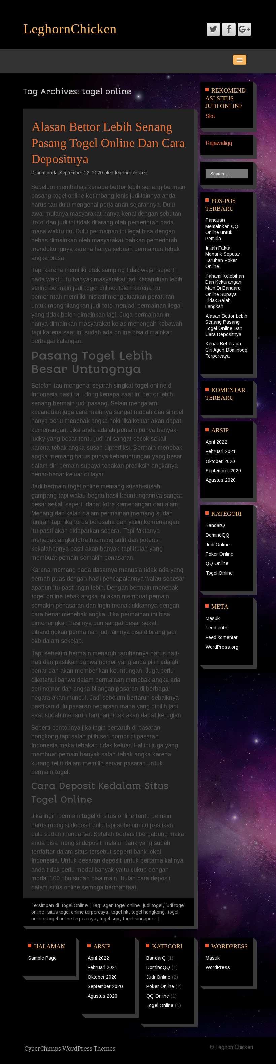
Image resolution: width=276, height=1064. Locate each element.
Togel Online (74, 905)
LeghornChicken (70, 28)
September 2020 (223, 470)
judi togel (152, 905)
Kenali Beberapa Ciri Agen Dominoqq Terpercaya (226, 350)
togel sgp (109, 918)
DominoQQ (217, 535)
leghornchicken (131, 172)
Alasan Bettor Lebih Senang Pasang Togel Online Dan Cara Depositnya (108, 143)
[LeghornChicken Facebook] (229, 29)
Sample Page (42, 958)
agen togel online (121, 905)
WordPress (218, 967)
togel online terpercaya (71, 918)
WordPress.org (222, 647)
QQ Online (217, 563)
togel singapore (139, 918)
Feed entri (216, 627)
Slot (210, 116)
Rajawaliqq (219, 143)
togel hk (119, 912)
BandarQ (215, 525)
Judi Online (218, 544)
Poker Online (219, 554)
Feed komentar (222, 637)
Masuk (213, 618)
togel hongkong (148, 912)
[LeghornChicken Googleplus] (244, 29)
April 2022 (216, 442)
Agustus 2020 (221, 480)
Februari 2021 (221, 451)
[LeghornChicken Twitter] (213, 29)
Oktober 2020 (220, 461)
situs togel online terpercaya (77, 912)
